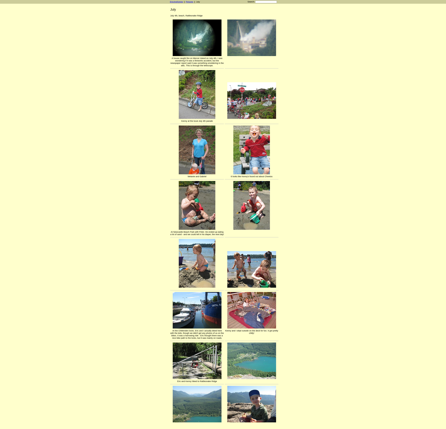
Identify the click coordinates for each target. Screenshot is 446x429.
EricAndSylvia (176, 2)
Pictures (189, 2)
